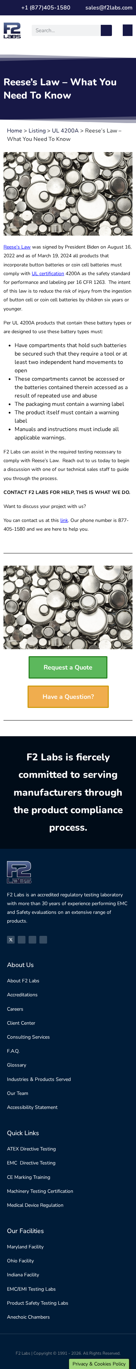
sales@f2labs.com (109, 8)
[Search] (106, 30)
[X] (11, 940)
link (64, 520)
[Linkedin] (32, 940)
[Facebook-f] (21, 940)
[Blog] (43, 940)
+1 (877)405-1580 (45, 8)
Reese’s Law (17, 247)
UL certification (48, 273)
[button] (128, 30)
